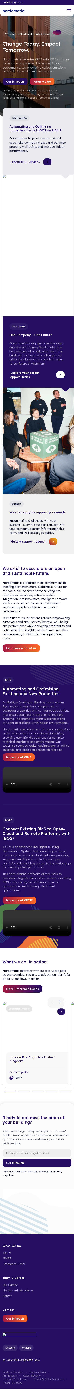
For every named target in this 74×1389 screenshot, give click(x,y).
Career (7, 1296)
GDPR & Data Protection (49, 1379)
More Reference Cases (22, 989)
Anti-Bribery (10, 1375)
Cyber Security (32, 1375)
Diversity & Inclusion (15, 1379)
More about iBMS (18, 757)
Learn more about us (21, 648)
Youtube (26, 1347)
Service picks (18, 1072)
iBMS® (7, 1258)
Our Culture (10, 1285)
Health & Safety (12, 1383)
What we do (42, 81)
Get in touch (15, 81)
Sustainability (38, 1372)
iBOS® (7, 1253)
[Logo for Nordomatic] (14, 11)
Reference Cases (14, 1264)
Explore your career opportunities (24, 375)
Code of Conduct (13, 1372)
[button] (52, 1002)
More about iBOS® (19, 900)
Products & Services (25, 162)
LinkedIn (10, 1347)
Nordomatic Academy (18, 1290)
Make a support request (28, 541)
